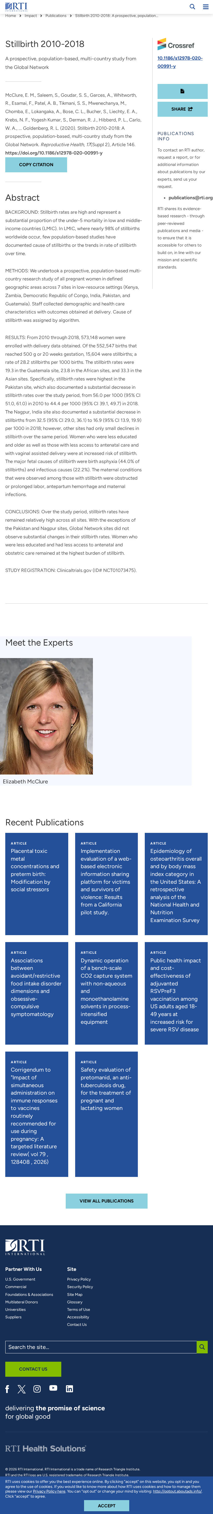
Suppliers (13, 1317)
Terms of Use (78, 1310)
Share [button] (178, 109)
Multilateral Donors (21, 1302)
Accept (113, 1505)
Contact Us (77, 1325)
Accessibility (78, 1317)
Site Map (74, 1295)
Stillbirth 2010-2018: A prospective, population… (116, 16)
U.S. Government (20, 1279)
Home (10, 16)
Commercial (15, 1287)
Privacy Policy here (49, 1491)
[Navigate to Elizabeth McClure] (46, 716)
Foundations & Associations (29, 1295)
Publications (56, 16)
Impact (31, 16)
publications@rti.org (191, 197)
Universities (15, 1310)
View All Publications (107, 1201)
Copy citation (36, 164)
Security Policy (80, 1287)
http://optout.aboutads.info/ (177, 1491)
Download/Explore (183, 91)
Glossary (74, 1302)
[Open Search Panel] (192, 7)
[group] (49, 721)
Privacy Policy (79, 1279)
